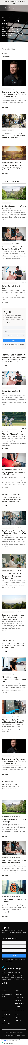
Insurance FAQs (6, 1024)
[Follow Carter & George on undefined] (2, 983)
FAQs (3, 1021)
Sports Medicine (19, 1003)
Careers (17, 1017)
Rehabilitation (19, 997)
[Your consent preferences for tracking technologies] (2, 1042)
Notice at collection (7, 1043)
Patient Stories (6, 1014)
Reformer (17, 1007)
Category (4, 53)
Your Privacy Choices (12, 1040)
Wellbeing (18, 1000)
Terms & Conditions (18, 1033)
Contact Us (18, 1021)
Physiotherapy (19, 994)
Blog (3, 1017)
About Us (17, 1014)
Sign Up (14, 340)
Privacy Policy (13, 345)
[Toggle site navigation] (25, 8)
